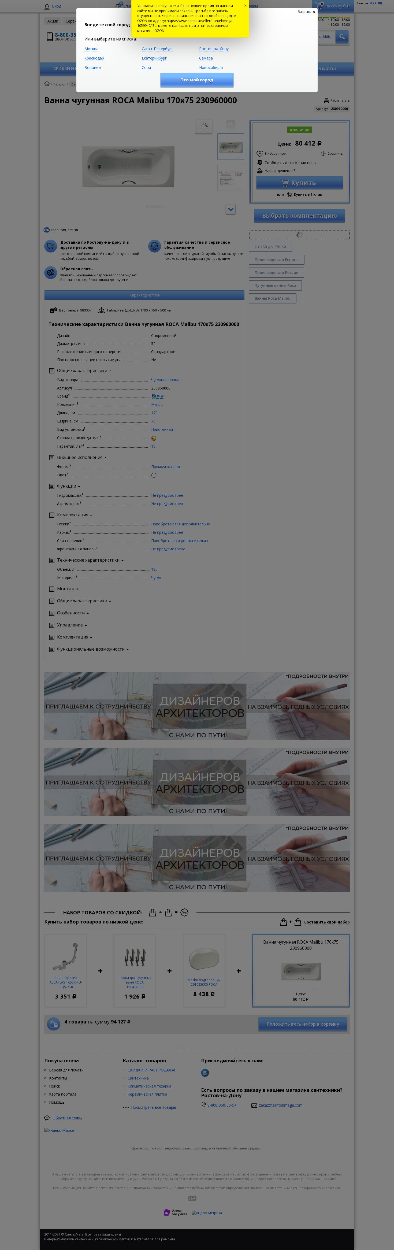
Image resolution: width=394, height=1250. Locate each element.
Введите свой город (107, 25)
